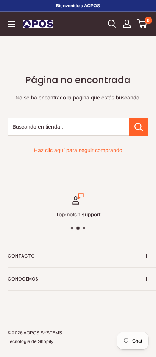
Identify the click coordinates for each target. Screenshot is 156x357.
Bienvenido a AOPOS (78, 5)
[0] (142, 23)
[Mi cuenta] (127, 24)
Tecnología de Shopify (30, 341)
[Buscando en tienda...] (138, 127)
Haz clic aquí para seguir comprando (78, 150)
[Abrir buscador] (112, 24)
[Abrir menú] (11, 24)
